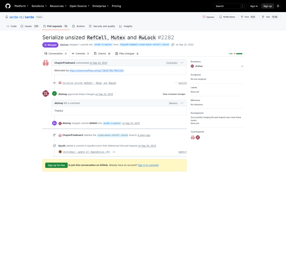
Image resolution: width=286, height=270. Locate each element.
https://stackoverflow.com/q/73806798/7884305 (97, 70)
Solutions (38, 6)
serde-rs (15, 17)
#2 (108, 152)
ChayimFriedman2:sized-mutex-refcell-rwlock (144, 44)
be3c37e (183, 83)
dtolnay (64, 44)
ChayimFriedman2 (64, 62)
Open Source (78, 6)
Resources (57, 6)
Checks (105, 53)
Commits (84, 53)
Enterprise (99, 6)
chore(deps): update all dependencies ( (85, 152)
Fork (250, 17)
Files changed (130, 53)
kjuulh (62, 145)
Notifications (229, 17)
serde (29, 17)
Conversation (59, 53)
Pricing (116, 6)
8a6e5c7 (183, 152)
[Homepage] (8, 6)
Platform (20, 6)
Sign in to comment (148, 165)
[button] (182, 63)
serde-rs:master (103, 44)
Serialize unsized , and (89, 83)
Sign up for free (56, 165)
